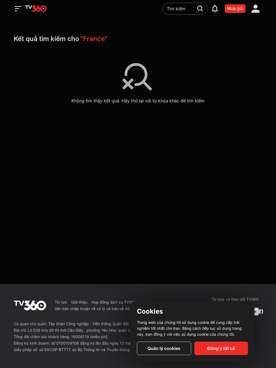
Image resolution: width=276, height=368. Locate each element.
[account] (255, 8)
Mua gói (235, 8)
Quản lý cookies (163, 348)
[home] (36, 9)
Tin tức (61, 302)
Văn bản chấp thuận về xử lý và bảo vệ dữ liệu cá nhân (103, 308)
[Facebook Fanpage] (260, 311)
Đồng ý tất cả (221, 348)
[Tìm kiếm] (200, 8)
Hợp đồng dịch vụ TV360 (113, 302)
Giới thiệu (79, 302)
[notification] (215, 8)
